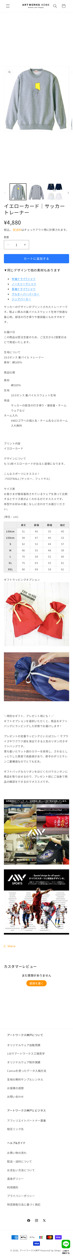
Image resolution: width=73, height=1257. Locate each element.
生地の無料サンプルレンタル (25, 1079)
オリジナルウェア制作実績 (23, 1062)
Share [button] (11, 946)
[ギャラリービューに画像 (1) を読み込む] (18, 192)
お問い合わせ (15, 1096)
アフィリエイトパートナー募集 (26, 1120)
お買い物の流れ (17, 1153)
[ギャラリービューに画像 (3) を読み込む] (55, 192)
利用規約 (12, 1187)
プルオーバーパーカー (26, 294)
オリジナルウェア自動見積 (23, 1045)
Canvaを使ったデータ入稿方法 (26, 1071)
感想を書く (36, 983)
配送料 (17, 230)
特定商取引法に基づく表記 (23, 1204)
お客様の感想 (15, 1088)
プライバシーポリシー (21, 1196)
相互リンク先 (15, 1129)
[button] (8, 6)
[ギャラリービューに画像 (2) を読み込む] (36, 192)
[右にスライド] (68, 193)
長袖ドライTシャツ (24, 289)
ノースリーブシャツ (24, 284)
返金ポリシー (15, 1178)
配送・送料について (19, 1161)
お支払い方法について (21, 1170)
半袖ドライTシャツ (24, 279)
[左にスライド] (5, 193)
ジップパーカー (21, 299)
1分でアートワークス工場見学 (26, 1053)
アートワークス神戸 (30, 1250)
